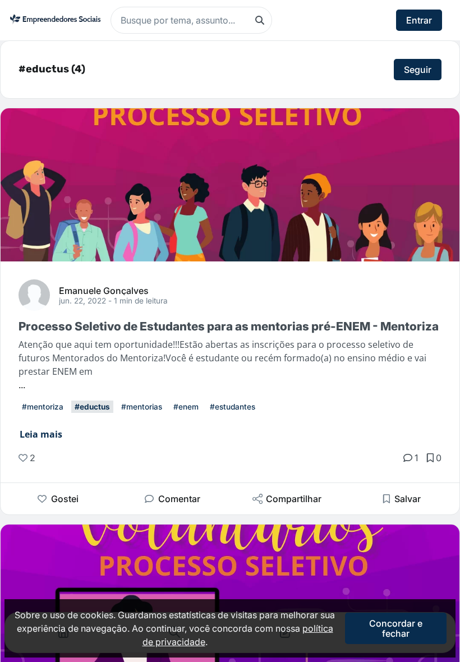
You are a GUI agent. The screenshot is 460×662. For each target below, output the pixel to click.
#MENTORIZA (42, 406)
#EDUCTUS (92, 406)
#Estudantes (232, 406)
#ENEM (186, 406)
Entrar (419, 20)
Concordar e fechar (395, 628)
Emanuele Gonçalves (104, 290)
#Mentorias (141, 406)
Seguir (417, 69)
